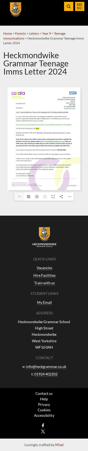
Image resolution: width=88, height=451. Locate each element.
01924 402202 (46, 374)
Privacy (44, 404)
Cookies (44, 410)
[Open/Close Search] (68, 6)
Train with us (44, 283)
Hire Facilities (44, 275)
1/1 (19, 196)
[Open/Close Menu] (79, 6)
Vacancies (44, 268)
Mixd (59, 444)
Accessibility (44, 415)
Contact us (44, 393)
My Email (44, 302)
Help (44, 399)
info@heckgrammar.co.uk (46, 366)
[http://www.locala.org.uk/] (70, 108)
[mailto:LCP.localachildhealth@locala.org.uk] (53, 141)
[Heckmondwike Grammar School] (16, 12)
